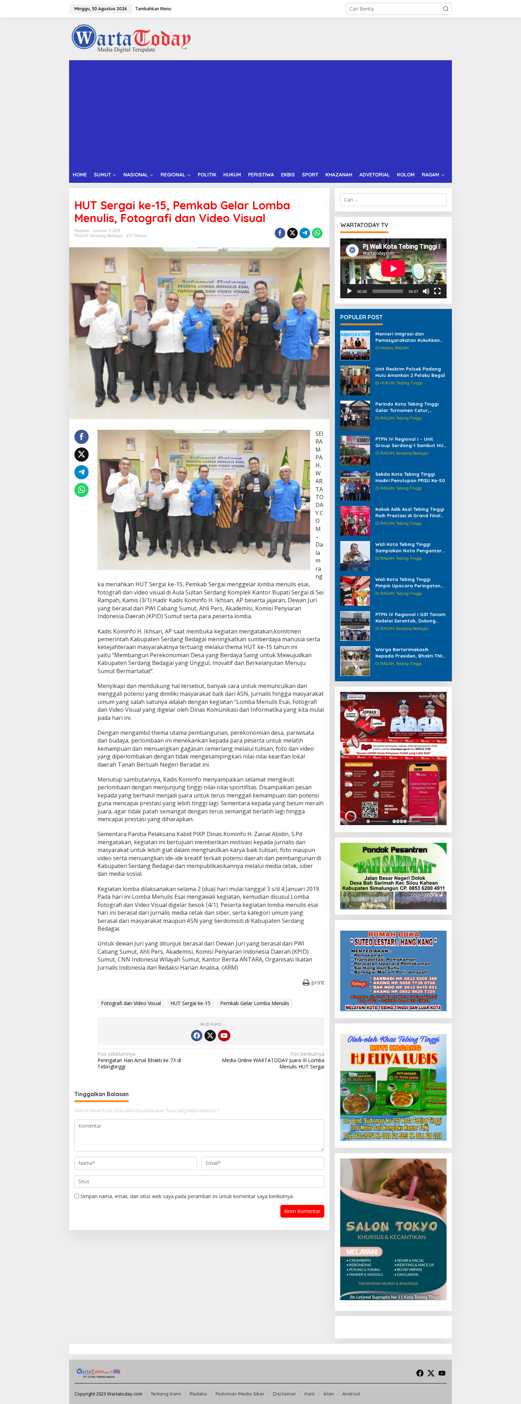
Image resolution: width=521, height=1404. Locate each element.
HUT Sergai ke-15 (190, 1003)
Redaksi (198, 1394)
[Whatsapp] (317, 233)
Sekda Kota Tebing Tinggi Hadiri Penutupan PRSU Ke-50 (410, 477)
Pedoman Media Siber (239, 1394)
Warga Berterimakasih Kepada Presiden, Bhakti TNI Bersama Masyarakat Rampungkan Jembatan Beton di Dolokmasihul (408, 653)
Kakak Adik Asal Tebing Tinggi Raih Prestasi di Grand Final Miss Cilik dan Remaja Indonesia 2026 (409, 512)
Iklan (329, 1394)
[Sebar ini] (280, 233)
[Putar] (349, 291)
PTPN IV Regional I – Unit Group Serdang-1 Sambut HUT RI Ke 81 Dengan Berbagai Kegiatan (410, 442)
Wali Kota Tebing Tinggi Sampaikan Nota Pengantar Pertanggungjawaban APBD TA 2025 (408, 547)
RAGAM (81, 235)
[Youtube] (224, 1035)
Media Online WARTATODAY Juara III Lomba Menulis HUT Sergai (273, 1060)
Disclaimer (284, 1394)
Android (351, 1394)
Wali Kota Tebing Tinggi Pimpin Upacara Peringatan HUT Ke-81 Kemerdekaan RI (408, 582)
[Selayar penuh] (437, 291)
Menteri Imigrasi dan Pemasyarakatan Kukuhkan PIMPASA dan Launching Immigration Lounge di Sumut (410, 337)
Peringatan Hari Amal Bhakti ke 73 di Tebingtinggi (139, 1060)
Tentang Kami (166, 1394)
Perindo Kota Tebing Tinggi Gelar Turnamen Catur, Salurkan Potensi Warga (406, 407)
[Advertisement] (260, 113)
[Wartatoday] (131, 38)
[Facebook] (196, 1035)
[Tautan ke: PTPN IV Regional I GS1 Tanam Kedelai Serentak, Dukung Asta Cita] (355, 625)
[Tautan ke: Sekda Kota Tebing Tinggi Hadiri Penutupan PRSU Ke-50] (355, 485)
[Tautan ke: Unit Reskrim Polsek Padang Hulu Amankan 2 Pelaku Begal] (355, 380)
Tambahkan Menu (153, 9)
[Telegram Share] (304, 233)
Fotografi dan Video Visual (131, 1003)
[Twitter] (210, 1035)
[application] (393, 268)
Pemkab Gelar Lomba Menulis (254, 1003)
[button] (446, 9)
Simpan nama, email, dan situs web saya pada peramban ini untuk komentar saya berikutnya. (187, 1196)
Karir (309, 1394)
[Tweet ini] (292, 233)
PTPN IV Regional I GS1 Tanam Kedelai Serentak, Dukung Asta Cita (410, 617)
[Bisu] (426, 291)
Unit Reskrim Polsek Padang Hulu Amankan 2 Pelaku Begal (410, 372)
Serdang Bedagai (106, 235)
